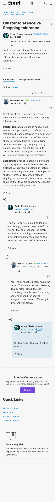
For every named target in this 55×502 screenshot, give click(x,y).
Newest (15, 87)
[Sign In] (50, 3)
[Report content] (50, 24)
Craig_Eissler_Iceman (21, 34)
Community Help (11, 420)
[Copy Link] (11, 45)
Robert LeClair (17, 100)
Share (7, 68)
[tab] (9, 79)
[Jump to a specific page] (49, 93)
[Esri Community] (14, 3)
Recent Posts (9, 412)
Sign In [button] (27, 390)
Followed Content (11, 416)
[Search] (45, 3)
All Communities (10, 408)
